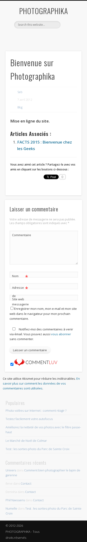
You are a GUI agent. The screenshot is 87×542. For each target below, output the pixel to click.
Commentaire (20, 235)
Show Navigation (70, 41)
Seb (19, 92)
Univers (11, 470)
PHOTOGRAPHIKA (43, 10)
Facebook (28, 36)
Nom (20, 276)
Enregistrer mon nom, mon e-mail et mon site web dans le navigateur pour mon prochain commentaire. (43, 313)
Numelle (11, 508)
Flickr (47, 36)
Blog (20, 107)
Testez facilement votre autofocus (29, 419)
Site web (18, 299)
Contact (26, 483)
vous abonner (61, 334)
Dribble (57, 36)
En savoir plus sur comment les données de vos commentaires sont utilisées (41, 383)
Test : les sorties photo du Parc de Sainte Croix (37, 449)
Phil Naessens (15, 500)
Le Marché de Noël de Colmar (26, 441)
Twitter (38, 36)
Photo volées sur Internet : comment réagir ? (36, 410)
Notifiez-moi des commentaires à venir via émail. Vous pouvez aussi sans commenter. (41, 334)
